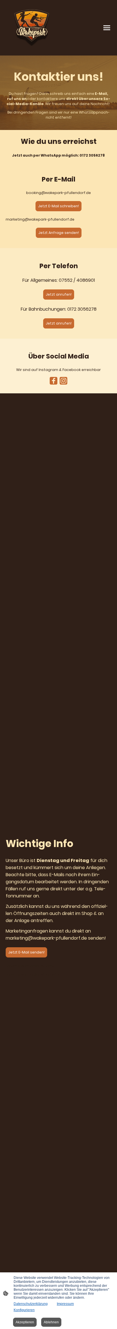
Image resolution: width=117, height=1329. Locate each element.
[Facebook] (53, 381)
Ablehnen (51, 1322)
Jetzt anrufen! (59, 294)
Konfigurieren (24, 1310)
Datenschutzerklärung (31, 1304)
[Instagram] (63, 381)
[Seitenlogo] (31, 28)
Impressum (65, 1304)
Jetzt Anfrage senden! (58, 232)
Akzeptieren (25, 1322)
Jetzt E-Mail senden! (26, 952)
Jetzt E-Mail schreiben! (58, 206)
